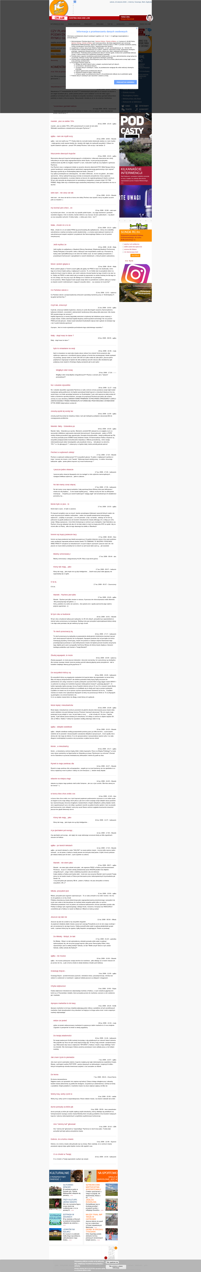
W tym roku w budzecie (60, 614)
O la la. (54, 582)
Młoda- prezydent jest (60, 891)
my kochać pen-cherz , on (61, 208)
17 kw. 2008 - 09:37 (102, 569)
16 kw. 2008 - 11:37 (101, 820)
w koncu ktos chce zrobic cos (63, 794)
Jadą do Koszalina (91, 1200)
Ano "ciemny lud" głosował (64, 1124)
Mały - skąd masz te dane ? (62, 336)
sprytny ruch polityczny (131, 244)
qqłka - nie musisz (58, 956)
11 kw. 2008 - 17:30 (103, 833)
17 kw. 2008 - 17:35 (101, 487)
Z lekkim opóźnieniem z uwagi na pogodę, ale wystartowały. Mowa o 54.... (93, 1194)
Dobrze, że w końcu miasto (62, 1139)
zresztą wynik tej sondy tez (62, 411)
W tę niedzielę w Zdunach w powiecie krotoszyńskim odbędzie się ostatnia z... (71, 1221)
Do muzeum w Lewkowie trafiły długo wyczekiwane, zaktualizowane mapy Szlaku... (71, 1237)
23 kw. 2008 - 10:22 (104, 156)
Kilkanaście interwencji (131, 171)
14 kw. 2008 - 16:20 (103, 781)
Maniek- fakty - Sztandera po (63, 426)
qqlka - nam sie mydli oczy (62, 136)
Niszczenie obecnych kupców (63, 154)
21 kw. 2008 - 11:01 (102, 292)
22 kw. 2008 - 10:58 (101, 210)
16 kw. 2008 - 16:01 (103, 617)
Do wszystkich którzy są (61, 673)
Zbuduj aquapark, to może (62, 655)
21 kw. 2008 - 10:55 (104, 307)
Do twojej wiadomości (62, 1036)
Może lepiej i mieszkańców (62, 705)
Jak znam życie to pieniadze (62, 1057)
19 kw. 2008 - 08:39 (104, 338)
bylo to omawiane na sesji (64, 348)
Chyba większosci (58, 986)
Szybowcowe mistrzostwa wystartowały (93, 1187)
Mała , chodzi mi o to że (61, 225)
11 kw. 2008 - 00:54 (103, 919)
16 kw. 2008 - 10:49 (102, 658)
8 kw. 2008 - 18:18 (105, 1006)
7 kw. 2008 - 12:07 (105, 1060)
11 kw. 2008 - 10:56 (104, 893)
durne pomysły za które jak (62, 1107)
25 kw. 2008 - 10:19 (104, 124)
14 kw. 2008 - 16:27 (103, 766)
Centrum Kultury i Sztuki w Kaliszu (105, 41)
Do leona (54, 1074)
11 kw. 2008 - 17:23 (103, 848)
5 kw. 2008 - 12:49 (103, 1142)
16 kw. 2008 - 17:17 (101, 634)
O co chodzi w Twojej (62, 1154)
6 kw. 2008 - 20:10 (105, 1126)
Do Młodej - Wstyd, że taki (64, 936)
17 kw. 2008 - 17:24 (103, 455)
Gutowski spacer (68, 1185)
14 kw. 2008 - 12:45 (105, 796)
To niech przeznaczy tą (63, 631)
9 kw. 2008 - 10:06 (105, 988)
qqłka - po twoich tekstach (61, 845)
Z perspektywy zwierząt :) (58, 1177)
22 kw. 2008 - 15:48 (104, 247)
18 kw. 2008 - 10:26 (104, 429)
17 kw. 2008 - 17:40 (101, 472)
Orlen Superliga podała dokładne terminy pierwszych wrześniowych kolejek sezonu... (94, 1237)
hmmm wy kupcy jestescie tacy (64, 534)
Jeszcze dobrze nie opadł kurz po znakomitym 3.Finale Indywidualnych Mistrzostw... (94, 1224)
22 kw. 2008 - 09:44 (104, 266)
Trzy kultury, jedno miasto (70, 1200)
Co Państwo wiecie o (59, 290)
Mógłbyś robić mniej (64, 370)
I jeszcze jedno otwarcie (63, 469)
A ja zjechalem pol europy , (62, 830)
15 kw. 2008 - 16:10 (103, 729)
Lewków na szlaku (69, 1230)
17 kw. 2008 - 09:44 (105, 556)
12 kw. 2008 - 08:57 (104, 865)
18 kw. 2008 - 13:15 (104, 1023)
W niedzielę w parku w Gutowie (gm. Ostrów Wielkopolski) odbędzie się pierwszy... (72, 1192)
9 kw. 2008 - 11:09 (105, 973)
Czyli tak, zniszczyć (59, 305)
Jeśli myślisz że (59, 245)
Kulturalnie (59, 1173)
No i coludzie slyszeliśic (60, 385)
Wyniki (131, 261)
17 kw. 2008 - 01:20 (102, 939)
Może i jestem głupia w (60, 264)
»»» (71, 1195)
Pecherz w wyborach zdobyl (62, 452)
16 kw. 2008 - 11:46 (101, 1038)
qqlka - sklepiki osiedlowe (61, 727)
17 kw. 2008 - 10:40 (104, 597)
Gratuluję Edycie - (58, 971)
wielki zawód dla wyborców (133, 247)
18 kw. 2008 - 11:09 (104, 414)
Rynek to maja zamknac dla (62, 764)
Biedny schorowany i (62, 554)
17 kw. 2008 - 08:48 (105, 537)
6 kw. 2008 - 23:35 (104, 1096)
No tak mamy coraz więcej (64, 485)
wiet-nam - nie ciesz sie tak (62, 193)
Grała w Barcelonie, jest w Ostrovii (107, 1179)
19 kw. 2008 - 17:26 (105, 372)
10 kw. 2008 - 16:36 (103, 958)
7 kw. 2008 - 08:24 (100, 1077)
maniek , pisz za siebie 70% (62, 121)
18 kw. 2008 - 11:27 (104, 387)
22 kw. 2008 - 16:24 (103, 195)
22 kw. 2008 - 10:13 (104, 227)
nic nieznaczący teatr (131, 252)
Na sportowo (107, 1173)
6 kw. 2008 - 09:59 (97, 1109)
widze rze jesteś (60, 1021)
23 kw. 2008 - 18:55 (103, 139)
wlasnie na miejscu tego (61, 779)
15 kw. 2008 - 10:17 (104, 749)
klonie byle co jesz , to (60, 504)
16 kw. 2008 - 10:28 (104, 708)
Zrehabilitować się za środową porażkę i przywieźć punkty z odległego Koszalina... (93, 1207)
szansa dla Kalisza (130, 249)
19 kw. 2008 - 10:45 (104, 351)
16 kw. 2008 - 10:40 (101, 675)
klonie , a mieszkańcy (60, 746)
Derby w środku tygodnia (94, 1230)
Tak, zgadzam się (112, 1262)
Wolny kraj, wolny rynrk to (61, 1094)
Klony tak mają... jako (62, 567)
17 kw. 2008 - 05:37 (100, 584)
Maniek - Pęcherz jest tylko (64, 595)
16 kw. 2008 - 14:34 (101, 1157)
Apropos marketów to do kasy (63, 1003)
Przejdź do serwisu (125, 82)
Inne (126, 261)
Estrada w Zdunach (68, 1215)
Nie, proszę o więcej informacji (115, 1267)
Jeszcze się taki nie (59, 917)
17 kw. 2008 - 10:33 (104, 506)
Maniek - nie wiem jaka (63, 863)
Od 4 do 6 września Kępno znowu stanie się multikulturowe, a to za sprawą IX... (72, 1207)
